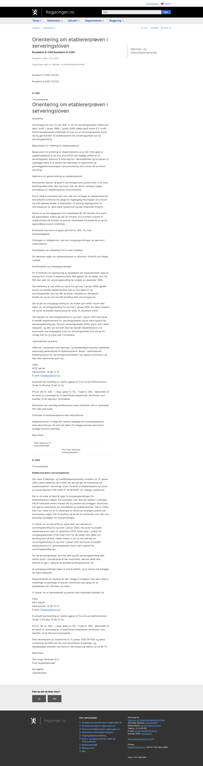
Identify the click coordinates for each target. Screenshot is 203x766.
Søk (166, 12)
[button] (49, 28)
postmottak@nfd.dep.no (146, 731)
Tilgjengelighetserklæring (94, 735)
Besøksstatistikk (89, 745)
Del (145, 28)
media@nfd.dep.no (136, 747)
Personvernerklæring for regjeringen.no (101, 729)
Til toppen (72, 680)
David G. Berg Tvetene (151, 725)
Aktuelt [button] (72, 20)
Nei (54, 698)
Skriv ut (167, 28)
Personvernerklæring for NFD (141, 739)
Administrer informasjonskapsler (97, 732)
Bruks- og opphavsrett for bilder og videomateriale (98, 740)
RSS (83, 751)
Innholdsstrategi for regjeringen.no (98, 726)
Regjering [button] (116, 20)
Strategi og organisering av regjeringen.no (102, 722)
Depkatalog (146, 733)
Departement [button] (93, 20)
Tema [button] (36, 20)
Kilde (155, 28)
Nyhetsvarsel (88, 748)
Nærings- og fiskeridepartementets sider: (146, 720)
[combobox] (131, 12)
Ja (39, 698)
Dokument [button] (53, 20)
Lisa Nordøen (151, 723)
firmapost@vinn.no (50, 375)
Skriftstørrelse (152, 4)
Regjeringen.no (60, 12)
